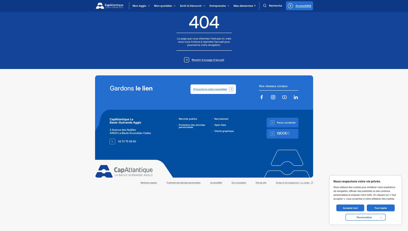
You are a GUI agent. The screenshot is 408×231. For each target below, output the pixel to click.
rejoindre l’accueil (213, 41)
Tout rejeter (380, 208)
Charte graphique (224, 131)
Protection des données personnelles (192, 126)
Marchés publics (188, 118)
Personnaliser (364, 217)
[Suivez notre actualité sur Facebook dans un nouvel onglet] (261, 97)
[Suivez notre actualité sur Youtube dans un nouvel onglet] (284, 97)
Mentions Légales (149, 182)
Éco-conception (239, 182)
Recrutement (221, 118)
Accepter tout (350, 208)
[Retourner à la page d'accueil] (109, 6)
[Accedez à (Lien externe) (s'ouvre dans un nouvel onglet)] (283, 134)
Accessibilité (216, 182)
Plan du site (261, 182)
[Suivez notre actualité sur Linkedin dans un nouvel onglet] (295, 97)
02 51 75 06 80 (127, 141)
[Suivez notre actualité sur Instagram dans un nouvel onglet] (273, 97)
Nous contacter (286, 122)
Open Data (220, 125)
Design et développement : (294, 182)
